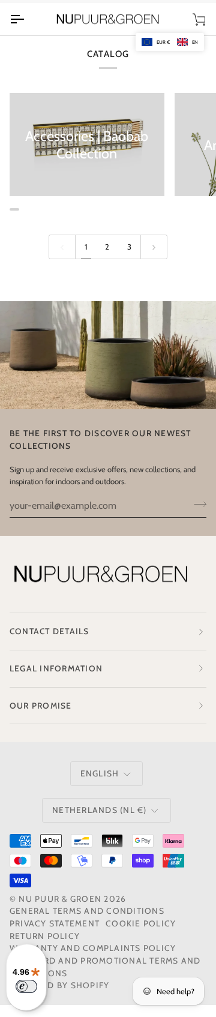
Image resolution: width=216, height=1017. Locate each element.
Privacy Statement (55, 923)
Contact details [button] (49, 631)
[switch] (26, 986)
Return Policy (45, 936)
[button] (170, 42)
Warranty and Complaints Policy (93, 948)
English (99, 773)
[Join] (196, 504)
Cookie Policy (141, 923)
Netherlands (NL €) (99, 810)
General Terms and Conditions (87, 911)
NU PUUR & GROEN (60, 899)
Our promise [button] (41, 705)
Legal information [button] (56, 668)
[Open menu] (28, 19)
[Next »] (153, 247)
